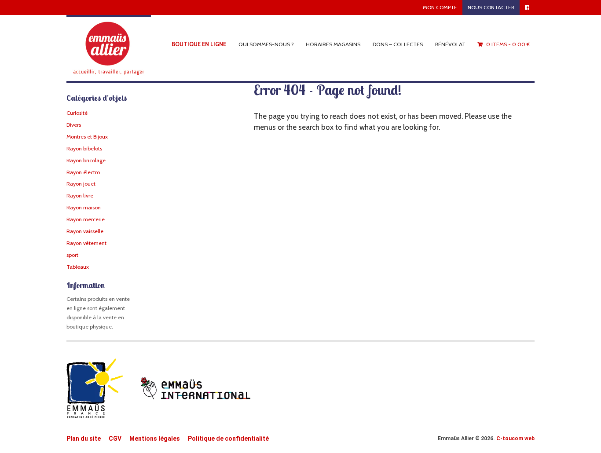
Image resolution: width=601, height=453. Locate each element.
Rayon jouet (80, 183)
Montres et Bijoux (87, 136)
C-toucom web (515, 438)
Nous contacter (491, 7)
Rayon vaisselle (84, 231)
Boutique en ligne (199, 44)
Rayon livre (79, 195)
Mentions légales (154, 438)
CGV (115, 438)
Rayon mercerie (85, 219)
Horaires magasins (333, 44)
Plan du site (83, 438)
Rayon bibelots (84, 148)
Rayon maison (83, 207)
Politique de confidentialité (228, 438)
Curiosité (77, 113)
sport (72, 255)
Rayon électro (83, 172)
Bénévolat (450, 44)
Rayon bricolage (86, 160)
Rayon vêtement (86, 243)
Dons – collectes (398, 44)
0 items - (508, 44)
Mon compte (440, 7)
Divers (73, 124)
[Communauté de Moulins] (108, 48)
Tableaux (77, 266)
